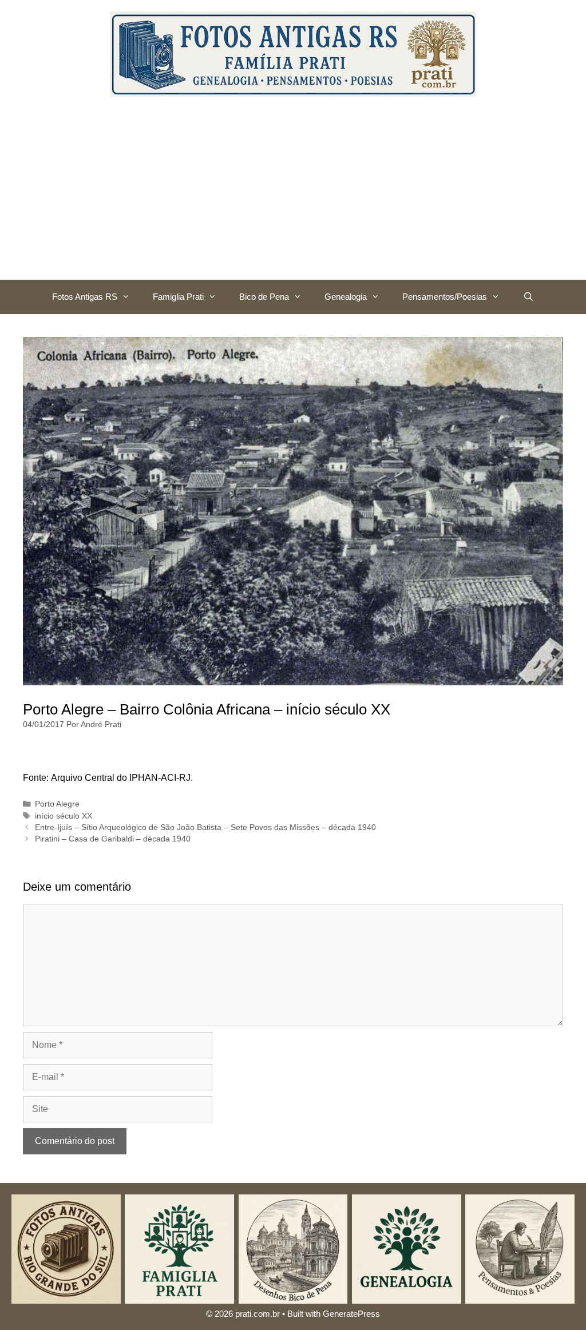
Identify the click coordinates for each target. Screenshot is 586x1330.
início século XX (63, 816)
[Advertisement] (293, 194)
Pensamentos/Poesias (444, 296)
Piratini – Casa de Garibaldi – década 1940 (113, 839)
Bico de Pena (264, 296)
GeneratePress (351, 1314)
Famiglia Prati (178, 296)
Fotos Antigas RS (84, 296)
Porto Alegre (57, 804)
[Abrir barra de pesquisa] (528, 297)
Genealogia (345, 296)
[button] (129, 297)
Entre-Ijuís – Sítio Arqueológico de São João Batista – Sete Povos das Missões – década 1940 (205, 827)
